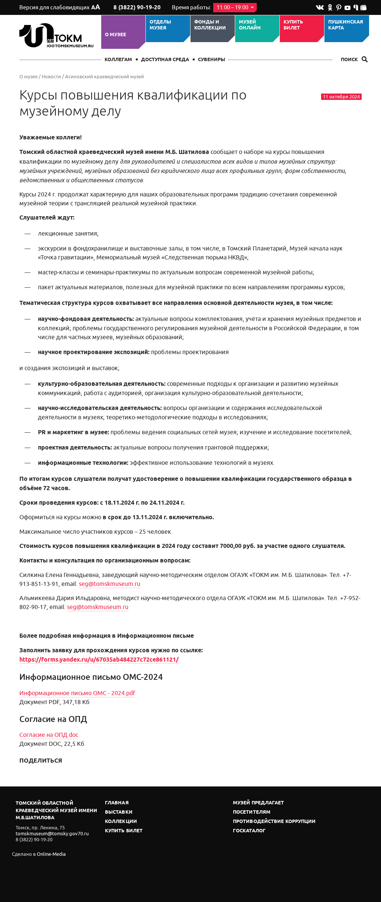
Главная (117, 803)
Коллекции (121, 822)
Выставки (118, 812)
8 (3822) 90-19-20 (137, 8)
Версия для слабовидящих (59, 7)
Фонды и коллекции (210, 25)
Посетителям (251, 812)
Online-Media (51, 854)
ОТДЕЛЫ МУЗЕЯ (160, 25)
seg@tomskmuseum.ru (109, 584)
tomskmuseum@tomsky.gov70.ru (52, 833)
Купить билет (293, 25)
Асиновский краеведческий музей (104, 76)
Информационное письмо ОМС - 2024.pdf (77, 693)
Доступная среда (165, 59)
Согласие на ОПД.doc (48, 735)
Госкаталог (249, 831)
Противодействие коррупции (274, 822)
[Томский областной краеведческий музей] (57, 35)
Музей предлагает (258, 803)
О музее (115, 35)
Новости (51, 76)
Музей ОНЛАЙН (250, 25)
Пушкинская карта (345, 25)
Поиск (350, 60)
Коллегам (118, 59)
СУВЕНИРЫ (211, 59)
